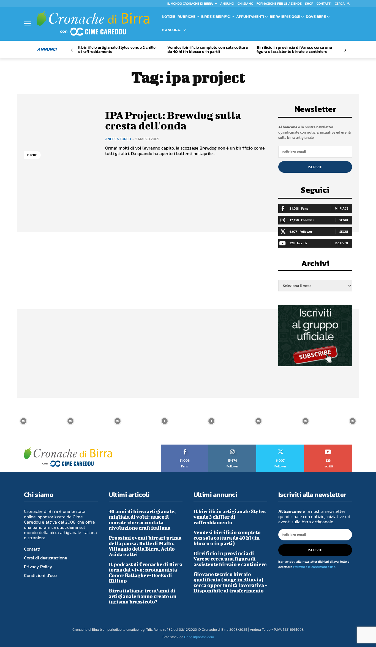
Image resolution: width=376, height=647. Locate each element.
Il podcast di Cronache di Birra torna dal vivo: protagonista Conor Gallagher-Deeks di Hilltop (145, 572)
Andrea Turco (118, 139)
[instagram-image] (23, 421)
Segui (343, 220)
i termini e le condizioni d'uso (314, 566)
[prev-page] (72, 50)
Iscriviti (315, 167)
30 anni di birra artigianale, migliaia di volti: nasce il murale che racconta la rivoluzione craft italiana (142, 519)
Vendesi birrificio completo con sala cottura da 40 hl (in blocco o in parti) (207, 49)
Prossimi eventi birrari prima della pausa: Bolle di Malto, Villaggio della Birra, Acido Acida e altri (145, 546)
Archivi (315, 265)
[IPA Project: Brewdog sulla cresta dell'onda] (60, 133)
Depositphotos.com (199, 637)
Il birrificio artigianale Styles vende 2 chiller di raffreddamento (117, 49)
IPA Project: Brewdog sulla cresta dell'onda (173, 120)
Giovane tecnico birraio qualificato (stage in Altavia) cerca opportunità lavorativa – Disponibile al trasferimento (230, 582)
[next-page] (345, 50)
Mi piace (341, 208)
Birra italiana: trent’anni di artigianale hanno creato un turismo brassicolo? (142, 596)
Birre (32, 155)
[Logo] (93, 23)
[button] (343, 3)
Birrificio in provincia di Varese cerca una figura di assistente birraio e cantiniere (294, 49)
